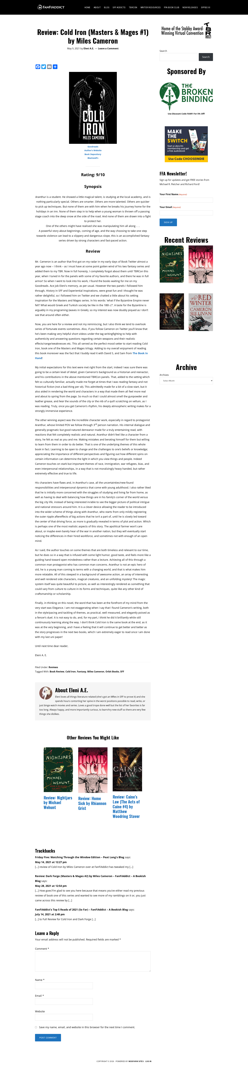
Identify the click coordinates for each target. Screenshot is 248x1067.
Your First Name (173, 194)
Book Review (57, 671)
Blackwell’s (93, 158)
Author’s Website (92, 150)
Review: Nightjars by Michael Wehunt (58, 802)
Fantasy (81, 671)
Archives (164, 374)
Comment (42, 948)
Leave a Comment (108, 48)
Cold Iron (70, 671)
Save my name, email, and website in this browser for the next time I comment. (87, 1027)
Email (39, 995)
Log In (148, 1061)
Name (39, 980)
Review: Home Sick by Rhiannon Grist (92, 803)
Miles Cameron (95, 671)
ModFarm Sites (136, 1061)
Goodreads (93, 146)
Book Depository (93, 154)
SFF (122, 671)
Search (163, 50)
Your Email (170, 207)
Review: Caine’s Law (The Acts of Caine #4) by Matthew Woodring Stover (126, 806)
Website (40, 1011)
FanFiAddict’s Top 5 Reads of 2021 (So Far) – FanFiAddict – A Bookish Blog (81, 909)
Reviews (53, 667)
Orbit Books (112, 671)
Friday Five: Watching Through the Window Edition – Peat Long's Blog (79, 857)
